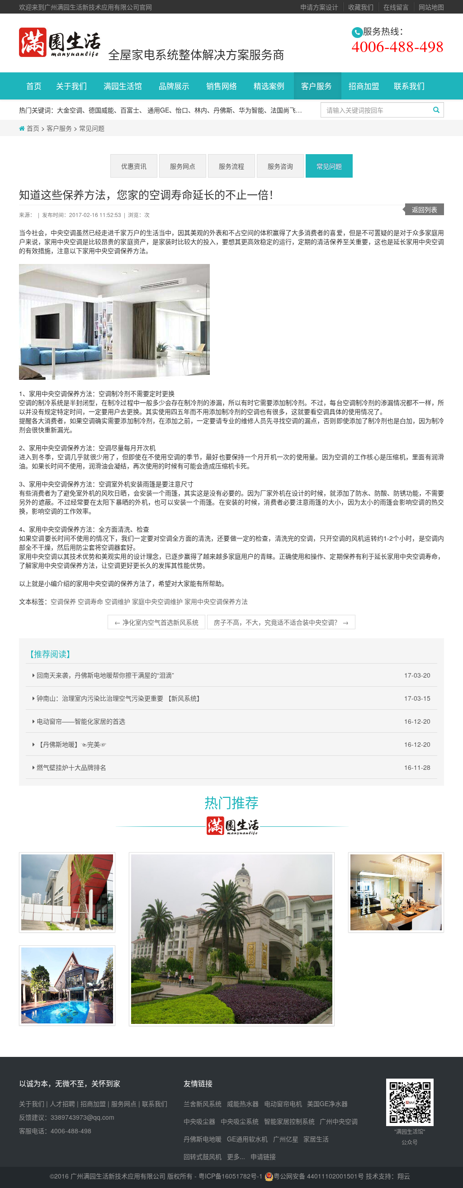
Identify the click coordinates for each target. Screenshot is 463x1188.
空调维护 (117, 601)
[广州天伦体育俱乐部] (67, 892)
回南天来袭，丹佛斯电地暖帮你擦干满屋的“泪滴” (232, 674)
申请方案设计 (319, 6)
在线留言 (396, 6)
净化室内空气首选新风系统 (156, 622)
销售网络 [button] (222, 85)
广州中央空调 (339, 1121)
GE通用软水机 (247, 1138)
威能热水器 (243, 1103)
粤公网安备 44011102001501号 (319, 1175)
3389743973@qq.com (82, 1117)
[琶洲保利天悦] (396, 892)
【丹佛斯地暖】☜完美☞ (232, 744)
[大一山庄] (67, 985)
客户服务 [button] (317, 85)
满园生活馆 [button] (124, 85)
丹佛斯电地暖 (203, 1138)
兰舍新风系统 (203, 1103)
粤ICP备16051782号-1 (231, 1175)
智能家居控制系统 (289, 1121)
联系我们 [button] (410, 85)
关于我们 (31, 1103)
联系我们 (154, 1103)
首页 (34, 85)
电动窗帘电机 (283, 1103)
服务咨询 (280, 165)
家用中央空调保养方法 (216, 601)
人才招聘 (62, 1103)
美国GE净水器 (327, 1103)
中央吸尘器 (199, 1121)
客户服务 (59, 127)
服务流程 (231, 165)
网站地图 (431, 6)
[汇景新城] (232, 939)
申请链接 (263, 1156)
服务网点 (182, 165)
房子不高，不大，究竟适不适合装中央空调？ (281, 622)
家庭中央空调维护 (157, 601)
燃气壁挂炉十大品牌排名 (232, 767)
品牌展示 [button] (175, 85)
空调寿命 (90, 601)
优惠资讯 (133, 165)
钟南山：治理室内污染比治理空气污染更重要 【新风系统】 (232, 697)
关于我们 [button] (72, 85)
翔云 (403, 1175)
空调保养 (63, 601)
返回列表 (424, 209)
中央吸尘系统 (240, 1121)
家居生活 (316, 1138)
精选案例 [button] (270, 85)
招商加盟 (364, 85)
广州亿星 (285, 1138)
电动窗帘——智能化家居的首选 (232, 721)
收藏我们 (360, 6)
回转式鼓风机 (203, 1156)
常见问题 (91, 127)
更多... (236, 1156)
